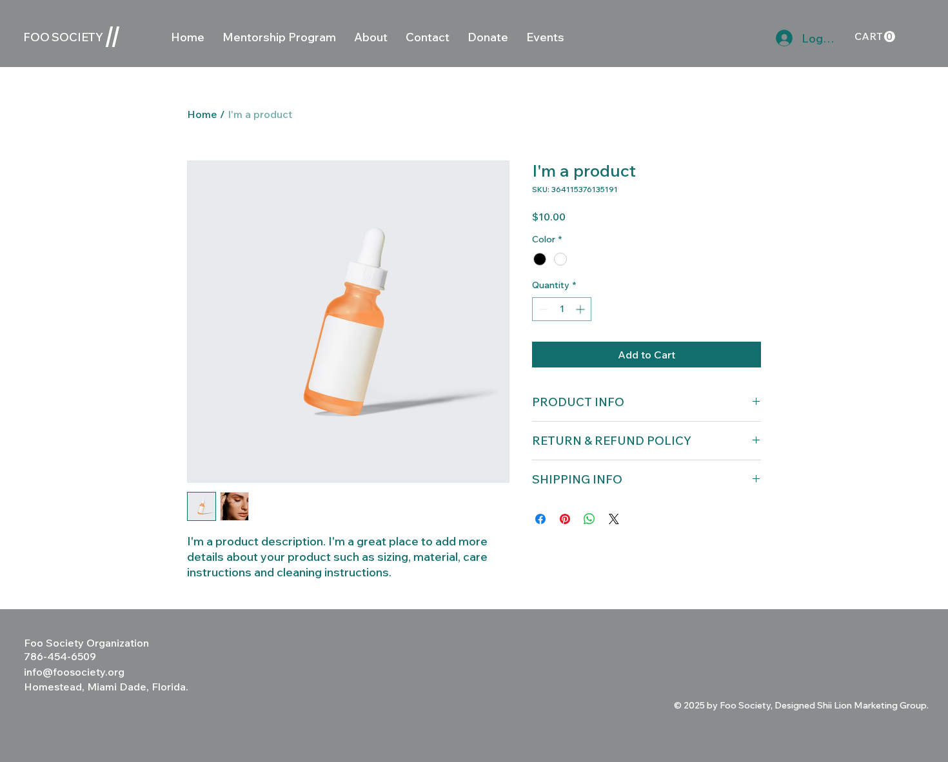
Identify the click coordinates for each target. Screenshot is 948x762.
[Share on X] (614, 519)
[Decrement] (542, 309)
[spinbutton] (561, 309)
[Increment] (581, 309)
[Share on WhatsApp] (589, 519)
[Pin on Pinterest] (565, 519)
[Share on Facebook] (540, 519)
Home (202, 114)
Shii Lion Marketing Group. (873, 705)
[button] (874, 37)
